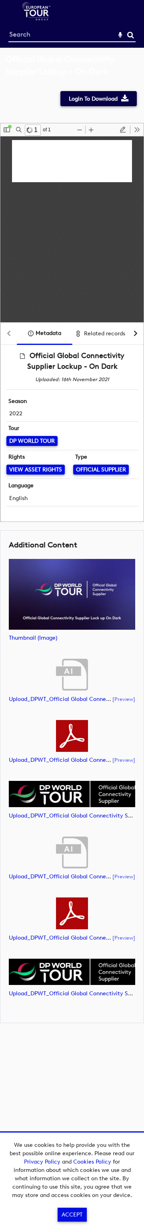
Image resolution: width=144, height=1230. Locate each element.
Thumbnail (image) (33, 637)
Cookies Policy (92, 1161)
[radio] (122, 129)
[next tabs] (136, 334)
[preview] (123, 699)
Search (131, 35)
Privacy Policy (42, 1161)
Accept (72, 1214)
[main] (72, 539)
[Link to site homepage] (36, 18)
